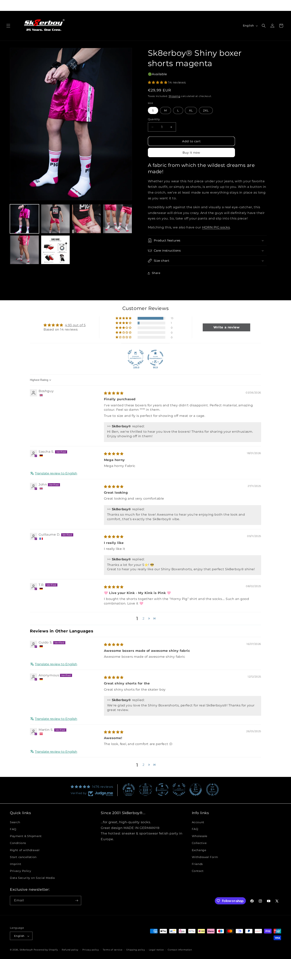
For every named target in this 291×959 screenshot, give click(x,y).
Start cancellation (23, 857)
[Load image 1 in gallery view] (24, 218)
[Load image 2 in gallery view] (55, 218)
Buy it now (191, 152)
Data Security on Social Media (32, 878)
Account (198, 822)
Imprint (15, 864)
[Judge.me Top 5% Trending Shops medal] (212, 789)
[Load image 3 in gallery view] (86, 218)
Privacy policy (90, 949)
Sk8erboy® (26, 950)
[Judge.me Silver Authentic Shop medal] (179, 789)
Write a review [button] (226, 327)
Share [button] (156, 273)
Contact (198, 871)
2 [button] (144, 618)
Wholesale (199, 836)
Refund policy (70, 949)
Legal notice (156, 949)
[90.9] (155, 358)
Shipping (174, 96)
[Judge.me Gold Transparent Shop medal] (162, 789)
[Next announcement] (199, 5)
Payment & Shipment (26, 836)
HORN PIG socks (216, 227)
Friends (197, 864)
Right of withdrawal (24, 850)
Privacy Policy (20, 871)
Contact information (180, 949)
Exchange (199, 850)
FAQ (13, 829)
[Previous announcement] (91, 5)
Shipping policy (135, 949)
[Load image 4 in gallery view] (117, 218)
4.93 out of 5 (75, 325)
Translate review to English (56, 473)
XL (191, 110)
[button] (8, 25)
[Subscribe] (76, 900)
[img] (114, 393)
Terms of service (112, 949)
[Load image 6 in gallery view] (55, 249)
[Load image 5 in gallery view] (24, 249)
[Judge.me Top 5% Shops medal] (195, 789)
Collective (199, 843)
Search (15, 822)
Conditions (18, 843)
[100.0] (136, 358)
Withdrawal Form (205, 857)
